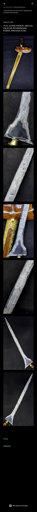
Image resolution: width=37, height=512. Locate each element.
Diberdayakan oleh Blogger (20, 505)
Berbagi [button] (5, 439)
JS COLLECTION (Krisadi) (14, 7)
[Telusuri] (32, 3)
